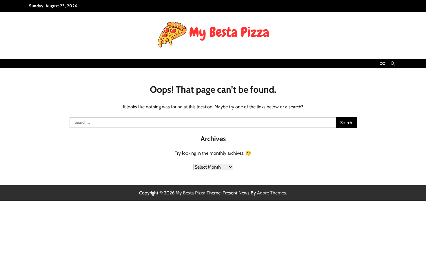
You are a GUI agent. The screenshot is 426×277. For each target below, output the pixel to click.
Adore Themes (271, 193)
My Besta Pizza (190, 193)
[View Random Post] (382, 63)
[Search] (392, 63)
